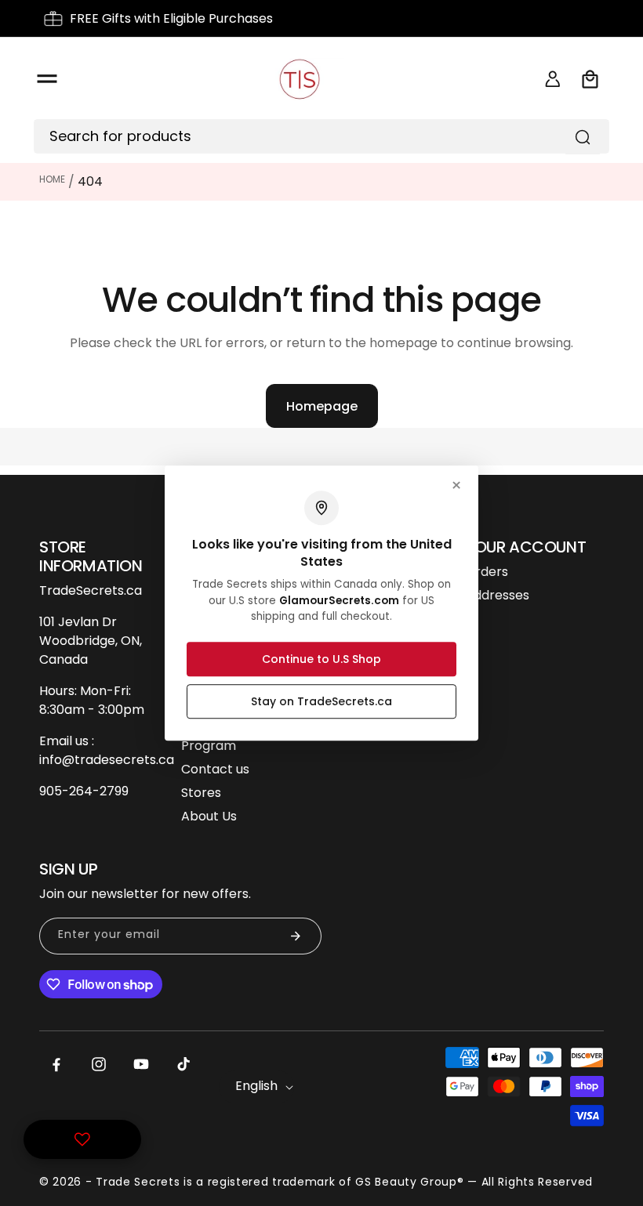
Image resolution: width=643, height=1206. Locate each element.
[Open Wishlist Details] (82, 1139)
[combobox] (309, 136)
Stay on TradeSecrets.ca (321, 701)
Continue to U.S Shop (321, 659)
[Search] (582, 137)
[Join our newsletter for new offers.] (295, 936)
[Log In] (553, 79)
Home (52, 179)
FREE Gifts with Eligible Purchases (171, 18)
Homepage (322, 406)
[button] (47, 79)
